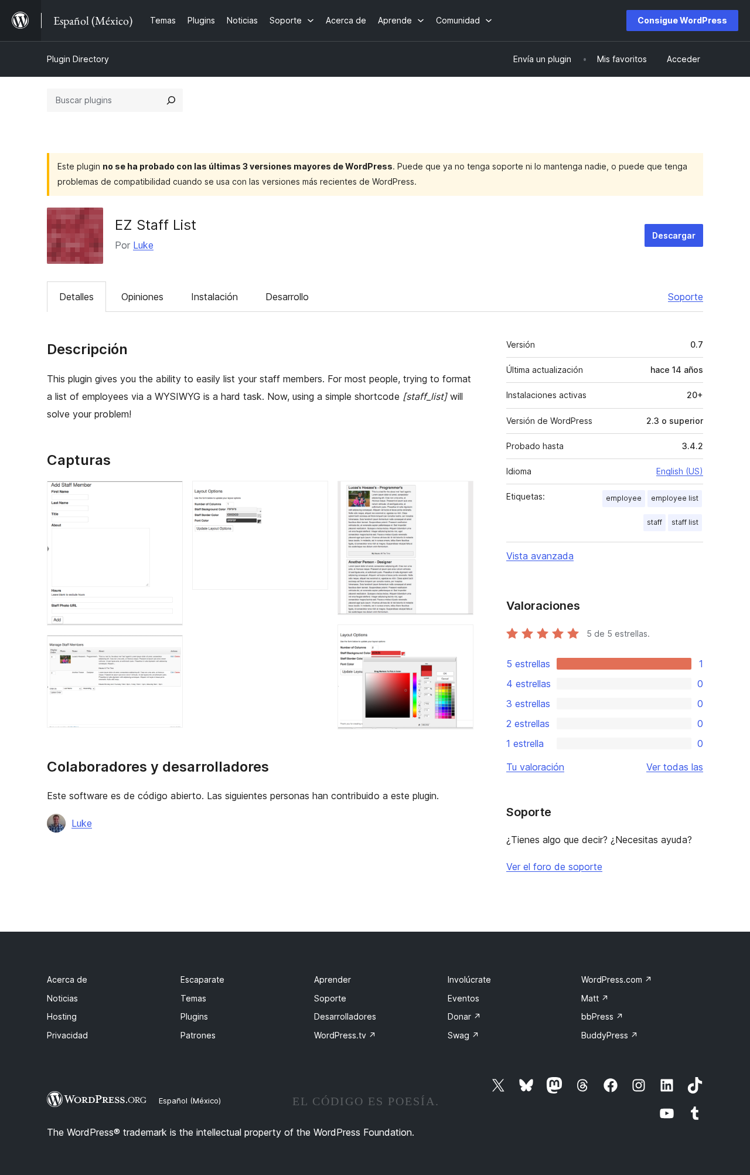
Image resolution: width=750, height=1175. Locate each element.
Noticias (62, 998)
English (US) (679, 471)
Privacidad (67, 1035)
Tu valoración (535, 767)
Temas (193, 998)
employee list (674, 498)
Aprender (332, 979)
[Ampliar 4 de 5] (457, 496)
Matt (595, 998)
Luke (143, 245)
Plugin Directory (78, 59)
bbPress (602, 1016)
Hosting (62, 1016)
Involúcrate (469, 979)
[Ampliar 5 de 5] (457, 640)
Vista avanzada (540, 556)
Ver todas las (674, 767)
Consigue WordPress (682, 20)
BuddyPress (609, 1035)
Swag (463, 1035)
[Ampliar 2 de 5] (167, 651)
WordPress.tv (345, 1035)
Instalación (214, 297)
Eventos (463, 998)
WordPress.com (616, 979)
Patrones (198, 1035)
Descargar (674, 235)
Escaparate (202, 979)
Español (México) (190, 1100)
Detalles (76, 297)
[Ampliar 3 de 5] (312, 496)
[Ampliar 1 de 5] (167, 496)
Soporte (685, 297)
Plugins (194, 1016)
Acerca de (67, 979)
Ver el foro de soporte (554, 866)
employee (624, 498)
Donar (464, 1016)
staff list (684, 522)
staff (654, 522)
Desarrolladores (345, 1016)
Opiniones (142, 297)
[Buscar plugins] (171, 100)
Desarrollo (287, 297)
